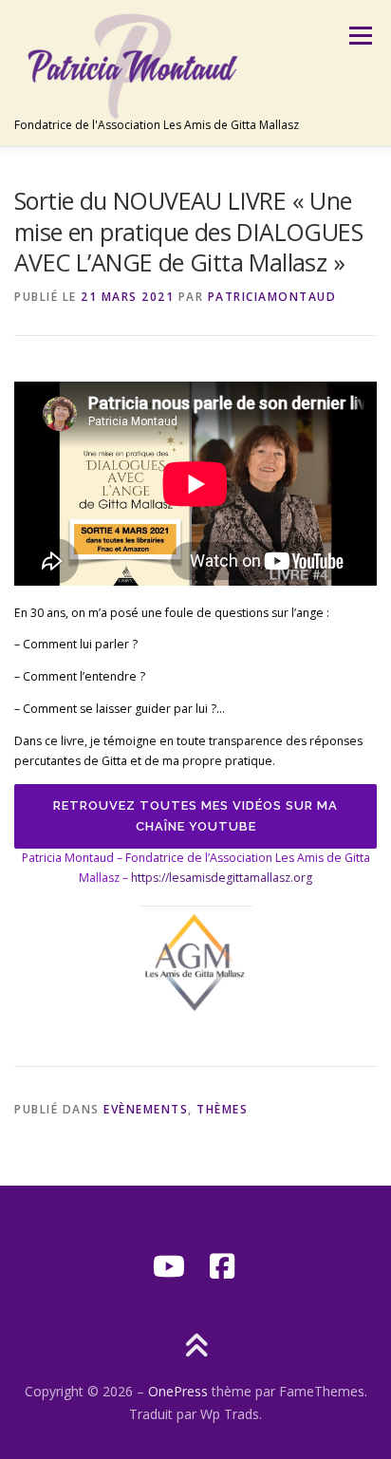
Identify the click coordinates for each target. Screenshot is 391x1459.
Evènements (145, 1109)
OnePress (178, 1391)
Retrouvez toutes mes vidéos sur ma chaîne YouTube (195, 815)
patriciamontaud (272, 297)
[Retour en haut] (196, 1347)
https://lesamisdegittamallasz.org (221, 878)
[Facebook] (222, 1266)
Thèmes (222, 1109)
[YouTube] (169, 1266)
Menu (359, 36)
